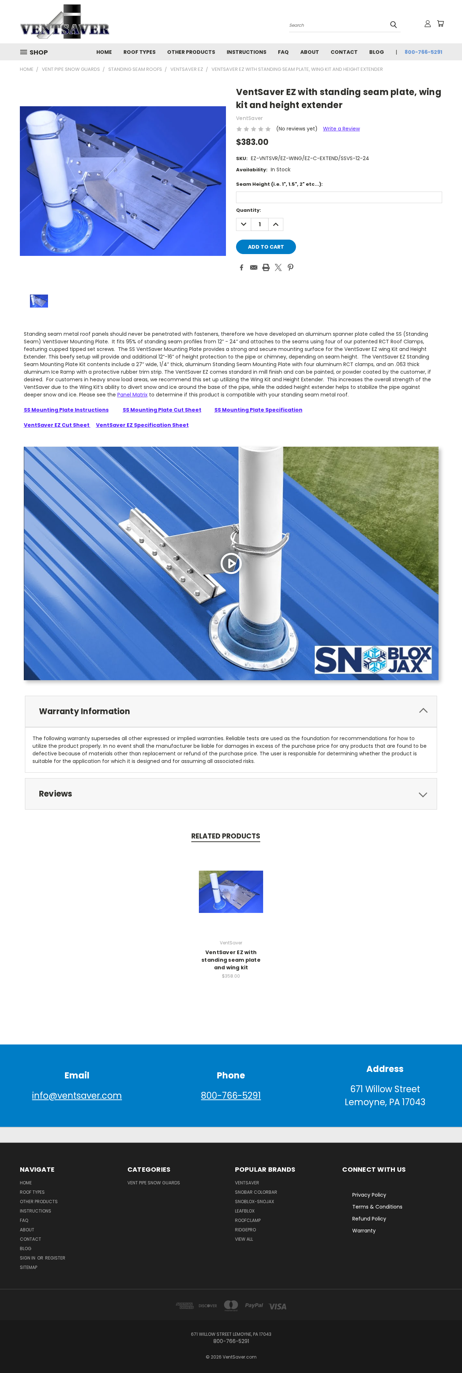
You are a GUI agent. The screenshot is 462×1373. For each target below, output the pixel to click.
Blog (376, 52)
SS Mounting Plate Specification (258, 409)
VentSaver (247, 1183)
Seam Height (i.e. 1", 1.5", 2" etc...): (279, 184)
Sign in (28, 1258)
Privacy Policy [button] (369, 1194)
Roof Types (139, 52)
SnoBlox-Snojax (254, 1201)
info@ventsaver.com (77, 1096)
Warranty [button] (364, 1230)
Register (55, 1258)
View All (244, 1239)
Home (104, 52)
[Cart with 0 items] (440, 23)
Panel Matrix (132, 394)
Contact (344, 52)
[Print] (266, 267)
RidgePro (245, 1230)
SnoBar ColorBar (256, 1192)
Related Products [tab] (225, 836)
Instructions (246, 52)
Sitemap (28, 1267)
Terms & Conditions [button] (377, 1206)
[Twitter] (278, 267)
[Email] (253, 267)
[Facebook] (241, 267)
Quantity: (248, 210)
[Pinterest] (290, 267)
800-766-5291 (423, 52)
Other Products (191, 52)
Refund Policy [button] (369, 1218)
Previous (443, 1350)
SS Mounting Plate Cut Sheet (162, 409)
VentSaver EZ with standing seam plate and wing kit (231, 960)
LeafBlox (244, 1211)
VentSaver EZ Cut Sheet (57, 425)
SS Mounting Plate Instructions (66, 409)
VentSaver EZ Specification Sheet (142, 425)
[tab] (231, 711)
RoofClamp (248, 1220)
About (309, 52)
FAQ (283, 52)
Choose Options (231, 891)
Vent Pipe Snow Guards (153, 1183)
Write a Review (341, 128)
